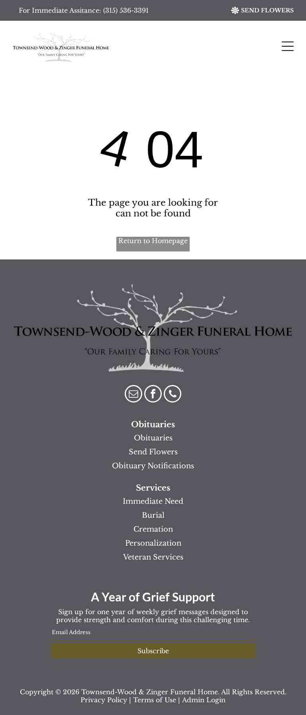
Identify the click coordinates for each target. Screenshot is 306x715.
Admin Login (204, 700)
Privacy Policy (103, 700)
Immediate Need (153, 501)
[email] (133, 395)
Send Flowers (153, 452)
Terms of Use (154, 700)
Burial (153, 515)
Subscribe (153, 651)
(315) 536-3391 (126, 10)
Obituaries (153, 438)
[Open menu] (288, 46)
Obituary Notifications (153, 466)
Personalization (153, 543)
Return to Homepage (153, 241)
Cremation (153, 529)
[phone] (172, 395)
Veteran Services (153, 557)
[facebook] (153, 395)
